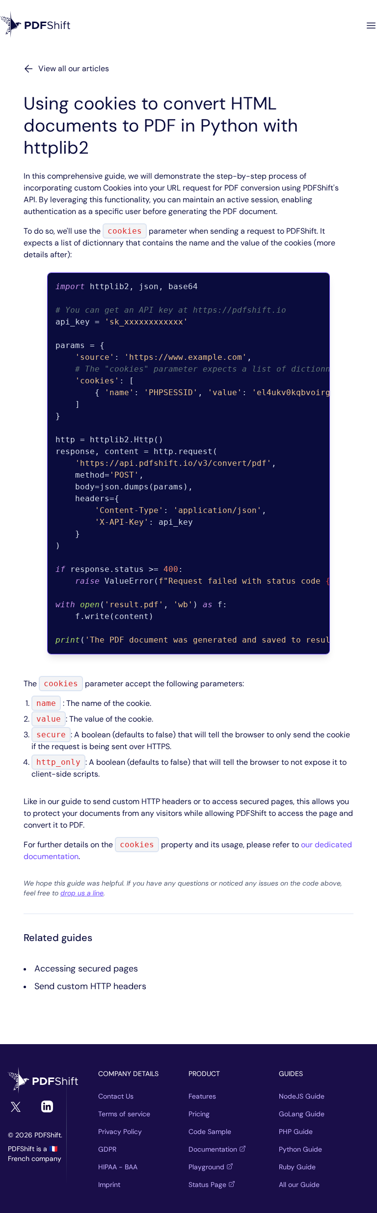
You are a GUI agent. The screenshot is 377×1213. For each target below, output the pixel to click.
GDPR (107, 1149)
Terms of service (124, 1113)
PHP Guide (296, 1131)
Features (202, 1096)
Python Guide (300, 1149)
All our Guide (299, 1184)
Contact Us (116, 1096)
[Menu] (371, 25)
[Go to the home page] (43, 1081)
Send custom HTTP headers (90, 986)
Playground (206, 1166)
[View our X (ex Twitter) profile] (16, 1107)
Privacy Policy (120, 1131)
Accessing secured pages (86, 968)
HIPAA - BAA (117, 1166)
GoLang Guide (301, 1113)
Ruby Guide (297, 1166)
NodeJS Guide (301, 1096)
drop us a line (82, 893)
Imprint (109, 1184)
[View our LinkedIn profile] (47, 1106)
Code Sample (209, 1131)
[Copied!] (340, 286)
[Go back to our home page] (35, 25)
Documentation (212, 1149)
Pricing (199, 1113)
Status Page (207, 1184)
